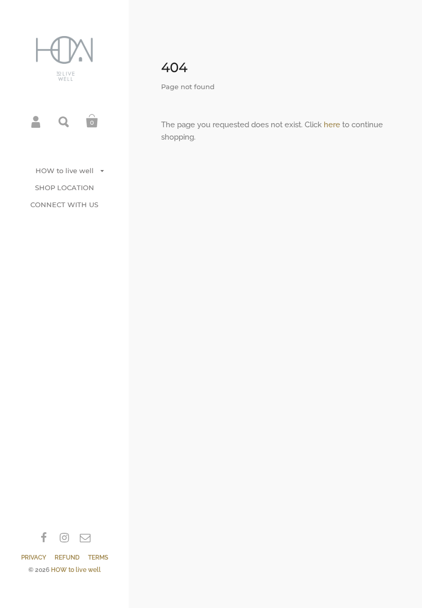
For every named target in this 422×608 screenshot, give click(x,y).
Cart (92, 121)
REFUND (67, 557)
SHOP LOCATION (64, 187)
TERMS (98, 557)
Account (36, 121)
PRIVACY (33, 557)
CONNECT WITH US (64, 204)
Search (64, 121)
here (332, 124)
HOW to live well (65, 170)
